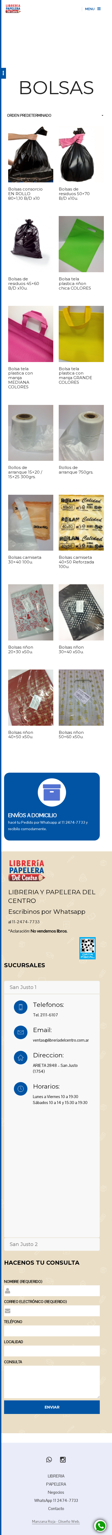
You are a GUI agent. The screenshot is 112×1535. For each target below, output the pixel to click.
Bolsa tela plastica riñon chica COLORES (75, 284)
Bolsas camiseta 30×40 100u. (24, 559)
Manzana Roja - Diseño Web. (56, 1522)
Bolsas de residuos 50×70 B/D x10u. (74, 194)
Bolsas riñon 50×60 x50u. (71, 735)
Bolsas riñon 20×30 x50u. (20, 649)
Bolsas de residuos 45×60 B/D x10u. (23, 284)
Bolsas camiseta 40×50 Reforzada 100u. (76, 562)
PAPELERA (56, 1484)
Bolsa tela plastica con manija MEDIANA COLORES (20, 378)
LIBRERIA (56, 1476)
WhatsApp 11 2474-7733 (56, 1500)
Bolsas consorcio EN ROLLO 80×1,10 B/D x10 (25, 194)
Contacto (56, 1508)
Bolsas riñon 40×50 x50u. (20, 735)
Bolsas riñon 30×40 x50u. (71, 649)
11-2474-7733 (26, 922)
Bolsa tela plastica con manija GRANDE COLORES (75, 376)
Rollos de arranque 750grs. (76, 470)
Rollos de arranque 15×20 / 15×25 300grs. (25, 472)
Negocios (56, 1492)
